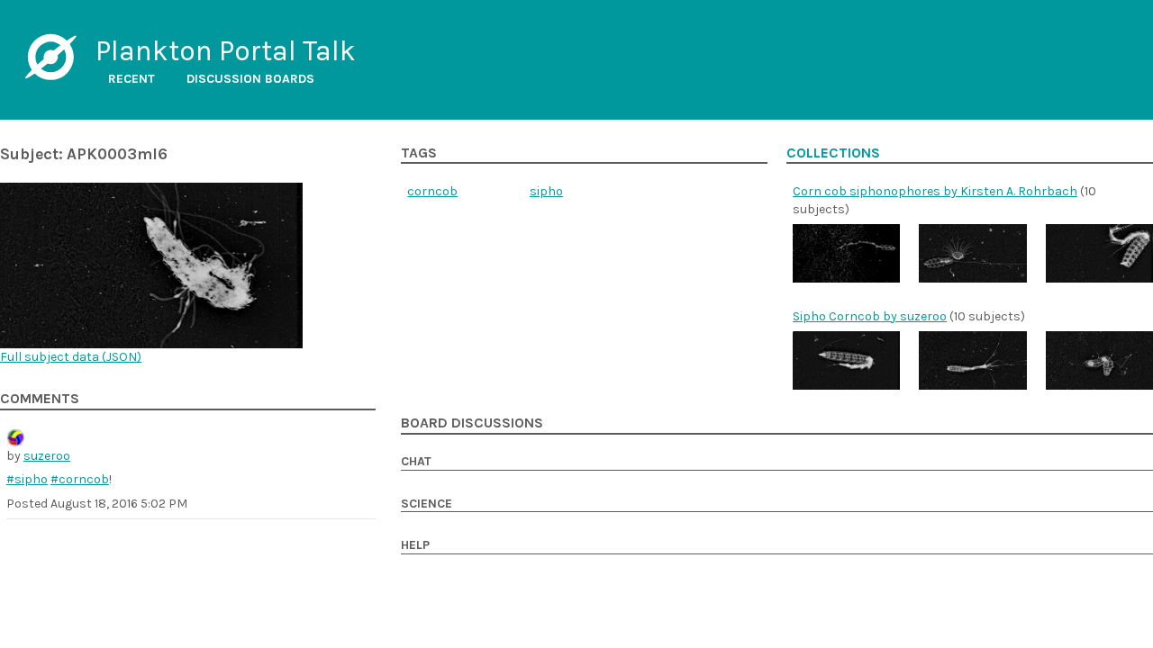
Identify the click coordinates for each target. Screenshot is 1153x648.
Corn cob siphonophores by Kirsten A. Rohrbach (935, 191)
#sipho (27, 479)
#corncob (79, 479)
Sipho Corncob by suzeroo (870, 316)
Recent (131, 78)
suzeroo (46, 456)
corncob (432, 191)
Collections (833, 153)
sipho (546, 191)
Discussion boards (250, 78)
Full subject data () (70, 356)
